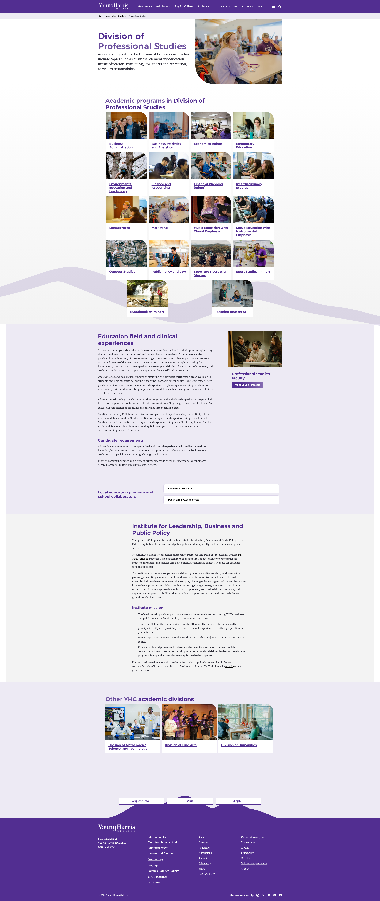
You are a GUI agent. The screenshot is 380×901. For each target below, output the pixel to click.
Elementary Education (245, 145)
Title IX (245, 868)
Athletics (203, 6)
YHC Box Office (157, 876)
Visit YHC (239, 6)
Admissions (163, 6)
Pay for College (184, 6)
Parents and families (161, 853)
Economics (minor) (208, 144)
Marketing (160, 228)
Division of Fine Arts (181, 745)
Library (245, 847)
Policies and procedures (254, 863)
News (202, 868)
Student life (247, 852)
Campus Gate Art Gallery (163, 871)
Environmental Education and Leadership (120, 187)
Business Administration (121, 145)
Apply (250, 6)
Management (119, 228)
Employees (155, 865)
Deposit (224, 6)
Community (155, 859)
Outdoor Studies (122, 271)
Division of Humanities (239, 745)
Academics (145, 6)
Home (101, 16)
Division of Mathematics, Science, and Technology (127, 746)
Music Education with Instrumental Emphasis (253, 231)
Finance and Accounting (161, 185)
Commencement (158, 848)
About (202, 837)
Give (260, 6)
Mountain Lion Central (162, 842)
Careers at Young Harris (254, 837)
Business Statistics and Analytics (166, 145)
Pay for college (207, 874)
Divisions (122, 16)
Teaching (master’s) (230, 312)
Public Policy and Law (169, 271)
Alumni (203, 858)
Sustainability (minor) (147, 312)
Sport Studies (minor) (253, 271)
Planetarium (248, 842)
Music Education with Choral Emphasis (211, 229)
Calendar (204, 842)
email (229, 666)
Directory (154, 882)
